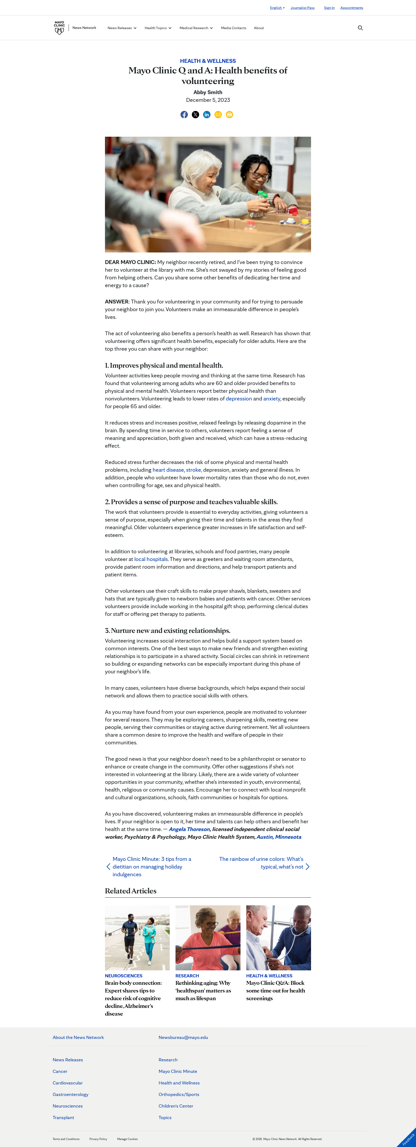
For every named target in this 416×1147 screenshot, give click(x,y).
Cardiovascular (68, 1083)
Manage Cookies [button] (127, 1139)
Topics (165, 1117)
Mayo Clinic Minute (178, 1071)
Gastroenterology (70, 1094)
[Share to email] (218, 113)
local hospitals (151, 558)
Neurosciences (68, 1106)
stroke (193, 469)
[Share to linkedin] (207, 113)
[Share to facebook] (184, 113)
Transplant (63, 1117)
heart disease (168, 469)
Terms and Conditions (66, 1139)
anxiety (271, 398)
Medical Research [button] (194, 28)
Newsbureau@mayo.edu (183, 1037)
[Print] (229, 113)
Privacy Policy (98, 1139)
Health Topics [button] (156, 28)
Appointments (351, 7)
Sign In (329, 7)
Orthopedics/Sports (179, 1094)
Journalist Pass (303, 7)
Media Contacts (233, 28)
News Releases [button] (120, 28)
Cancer (60, 1071)
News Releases (68, 1060)
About (259, 28)
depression (239, 398)
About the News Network (78, 1037)
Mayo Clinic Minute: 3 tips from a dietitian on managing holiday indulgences (152, 866)
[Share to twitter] (196, 113)
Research (168, 1060)
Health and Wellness (179, 1083)
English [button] (276, 7)
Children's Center (176, 1106)
